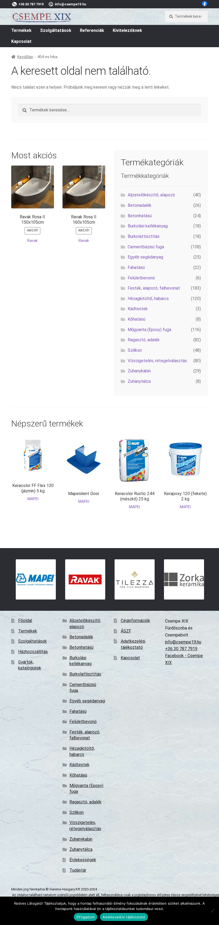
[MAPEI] (36, 579)
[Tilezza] (135, 579)
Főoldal (25, 620)
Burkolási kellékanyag (148, 226)
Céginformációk (135, 620)
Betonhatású (140, 215)
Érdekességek (82, 859)
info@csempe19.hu (183, 642)
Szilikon (135, 350)
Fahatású (136, 267)
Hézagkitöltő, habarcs (148, 298)
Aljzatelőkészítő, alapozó (151, 194)
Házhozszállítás (33, 651)
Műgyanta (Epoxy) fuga (149, 329)
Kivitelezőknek (127, 30)
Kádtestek (138, 308)
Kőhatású (136, 319)
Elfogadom (85, 917)
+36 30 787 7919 (181, 648)
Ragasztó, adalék (144, 339)
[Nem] (212, 910)
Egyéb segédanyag (145, 257)
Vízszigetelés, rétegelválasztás (157, 360)
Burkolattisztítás (143, 236)
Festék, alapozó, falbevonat (154, 288)
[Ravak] (85, 579)
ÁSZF (126, 631)
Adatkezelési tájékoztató (124, 917)
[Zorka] (184, 579)
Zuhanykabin (139, 370)
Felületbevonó (141, 277)
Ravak (32, 240)
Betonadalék (139, 205)
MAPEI (33, 499)
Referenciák (92, 30)
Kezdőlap (25, 57)
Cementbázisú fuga (146, 246)
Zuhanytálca (139, 381)
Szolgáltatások (55, 30)
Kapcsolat (21, 41)
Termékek (21, 30)
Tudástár (77, 870)
